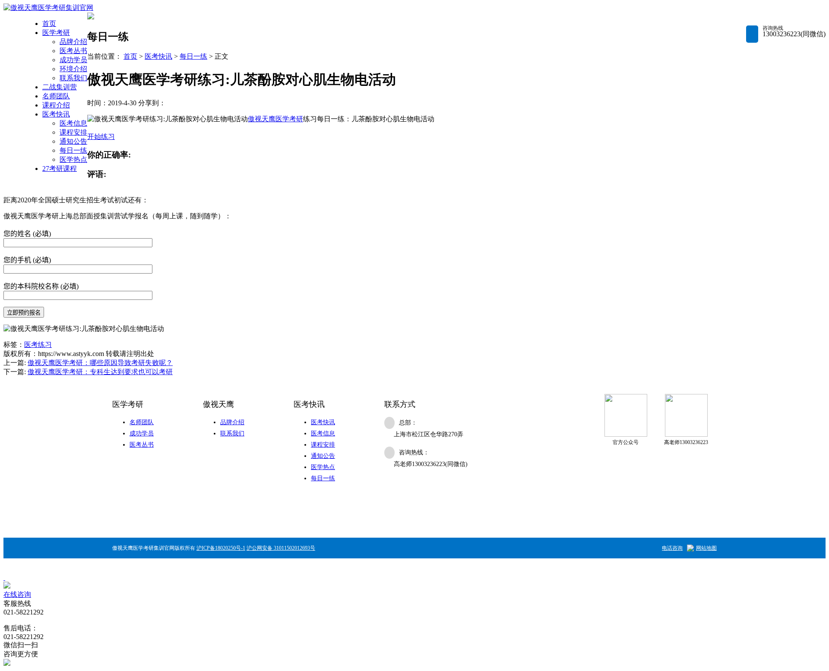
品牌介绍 (73, 41)
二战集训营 (59, 87)
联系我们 (73, 78)
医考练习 (38, 344)
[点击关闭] (4, 577)
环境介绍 (73, 68)
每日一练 (73, 150)
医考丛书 (73, 50)
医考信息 (73, 123)
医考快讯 (56, 114)
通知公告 (73, 141)
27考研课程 (59, 168)
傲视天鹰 (261, 119)
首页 (49, 23)
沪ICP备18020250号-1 (220, 548)
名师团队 (56, 96)
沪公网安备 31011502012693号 (281, 548)
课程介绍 (56, 105)
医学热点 (73, 159)
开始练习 (101, 136)
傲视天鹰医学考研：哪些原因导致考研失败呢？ (100, 362)
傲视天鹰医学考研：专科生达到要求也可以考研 (100, 371)
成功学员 (73, 59)
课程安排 (73, 132)
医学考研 (56, 32)
